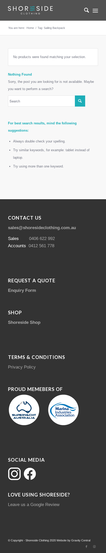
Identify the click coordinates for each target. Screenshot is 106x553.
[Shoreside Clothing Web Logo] (44, 10)
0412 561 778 (41, 245)
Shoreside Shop (24, 322)
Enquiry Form (22, 290)
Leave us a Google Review (33, 504)
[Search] (84, 10)
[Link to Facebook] (86, 546)
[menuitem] (84, 10)
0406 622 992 (42, 238)
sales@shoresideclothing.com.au (42, 227)
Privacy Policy (22, 367)
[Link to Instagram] (94, 546)
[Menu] (95, 10)
